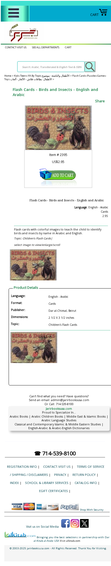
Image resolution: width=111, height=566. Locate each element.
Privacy (60, 475)
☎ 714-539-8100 (55, 453)
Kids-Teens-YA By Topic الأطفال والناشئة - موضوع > (43, 75)
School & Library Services (46, 483)
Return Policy (84, 475)
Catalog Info (86, 483)
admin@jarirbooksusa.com (70, 400)
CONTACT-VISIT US (15, 47)
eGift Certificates (53, 491)
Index (14, 483)
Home (7, 75)
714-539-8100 (65, 404)
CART (94, 14)
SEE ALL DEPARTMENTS (45, 47)
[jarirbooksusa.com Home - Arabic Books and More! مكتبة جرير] (22, 41)
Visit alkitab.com (70, 541)
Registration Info (22, 467)
